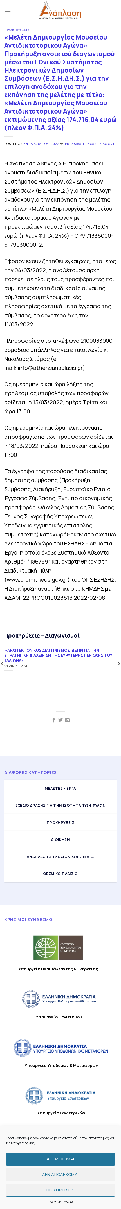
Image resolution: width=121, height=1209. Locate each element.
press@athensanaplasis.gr (90, 143)
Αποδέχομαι (60, 1159)
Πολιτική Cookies (60, 1202)
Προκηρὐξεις (17, 30)
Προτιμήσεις (60, 1190)
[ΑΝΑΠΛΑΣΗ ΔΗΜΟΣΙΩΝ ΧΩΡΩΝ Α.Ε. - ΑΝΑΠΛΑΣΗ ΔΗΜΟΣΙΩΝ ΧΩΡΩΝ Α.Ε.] (60, 10)
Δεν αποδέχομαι (60, 1174)
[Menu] (7, 10)
